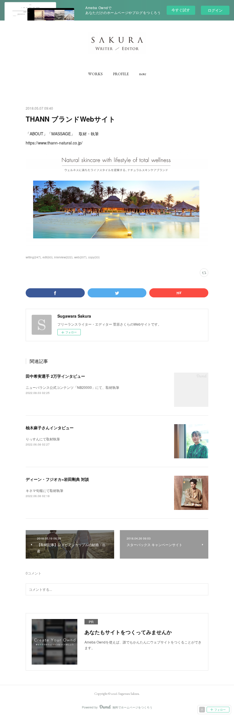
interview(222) (63, 257)
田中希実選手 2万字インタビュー (55, 376)
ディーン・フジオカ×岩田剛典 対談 (57, 479)
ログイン (215, 10)
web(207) (80, 257)
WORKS (95, 73)
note (142, 73)
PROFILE (121, 73)
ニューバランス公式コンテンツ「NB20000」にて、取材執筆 (72, 387)
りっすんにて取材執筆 (43, 438)
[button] (95, 73)
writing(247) (33, 257)
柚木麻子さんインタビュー (50, 427)
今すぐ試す (181, 10)
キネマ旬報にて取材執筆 (44, 490)
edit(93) (48, 257)
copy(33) (94, 257)
